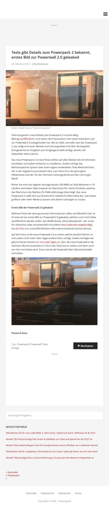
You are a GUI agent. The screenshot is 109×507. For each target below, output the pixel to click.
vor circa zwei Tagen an (47, 242)
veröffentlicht (27, 138)
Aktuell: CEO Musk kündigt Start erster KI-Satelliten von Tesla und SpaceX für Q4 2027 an (49, 439)
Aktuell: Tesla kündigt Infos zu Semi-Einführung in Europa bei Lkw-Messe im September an (50, 457)
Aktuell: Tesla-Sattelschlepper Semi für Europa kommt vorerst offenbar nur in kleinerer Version (52, 445)
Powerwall (35, 344)
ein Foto (20, 228)
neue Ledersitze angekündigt (76, 224)
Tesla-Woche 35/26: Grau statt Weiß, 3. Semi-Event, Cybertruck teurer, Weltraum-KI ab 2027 (51, 433)
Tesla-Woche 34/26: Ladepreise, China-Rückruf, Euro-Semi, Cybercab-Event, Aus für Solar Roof (52, 451)
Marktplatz (87, 345)
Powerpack (23, 344)
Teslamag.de (54, 6)
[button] (54, 14)
